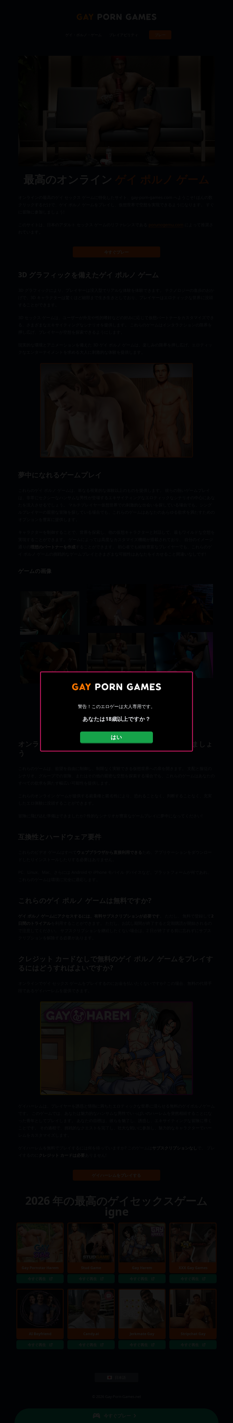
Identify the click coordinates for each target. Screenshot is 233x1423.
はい (116, 737)
